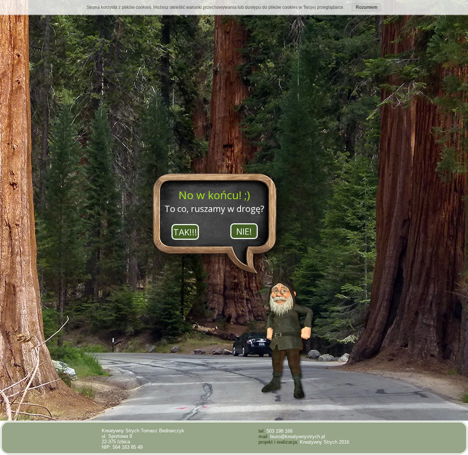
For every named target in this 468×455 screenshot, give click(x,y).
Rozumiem (366, 7)
